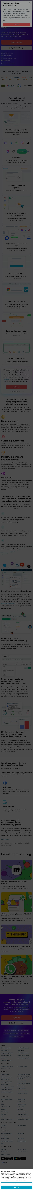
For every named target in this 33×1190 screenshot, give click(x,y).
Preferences (16, 1184)
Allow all (16, 1188)
